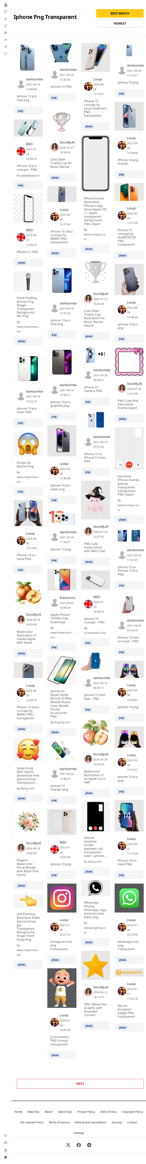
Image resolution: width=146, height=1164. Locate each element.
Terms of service (59, 1122)
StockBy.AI (67, 142)
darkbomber (35, 79)
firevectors (67, 598)
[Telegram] (6, 1157)
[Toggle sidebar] (5, 11)
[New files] (6, 53)
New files (33, 1112)
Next (80, 1084)
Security (117, 1122)
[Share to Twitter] (25, 68)
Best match (120, 13)
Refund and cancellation (90, 1122)
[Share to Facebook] (32, 68)
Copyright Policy (132, 1112)
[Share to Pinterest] (39, 68)
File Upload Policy (31, 1122)
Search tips (65, 1112)
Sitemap (79, 1133)
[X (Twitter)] (6, 1150)
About (48, 1112)
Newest (120, 23)
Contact (132, 1122)
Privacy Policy (86, 1112)
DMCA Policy (108, 1112)
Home (18, 1112)
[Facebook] (79, 1145)
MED (29, 144)
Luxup (97, 79)
